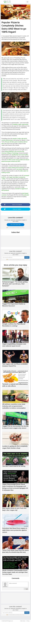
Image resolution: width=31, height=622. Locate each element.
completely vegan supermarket (20, 124)
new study (19, 169)
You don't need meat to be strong (13, 466)
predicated (26, 195)
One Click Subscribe (15, 224)
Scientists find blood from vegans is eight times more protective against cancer (14, 530)
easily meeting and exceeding (16, 167)
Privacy (28, 620)
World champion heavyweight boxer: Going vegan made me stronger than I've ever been (15, 572)
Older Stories (22, 620)
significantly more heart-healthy (20, 154)
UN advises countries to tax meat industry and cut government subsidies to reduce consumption (14, 406)
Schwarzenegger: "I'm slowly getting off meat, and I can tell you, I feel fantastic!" (15, 284)
